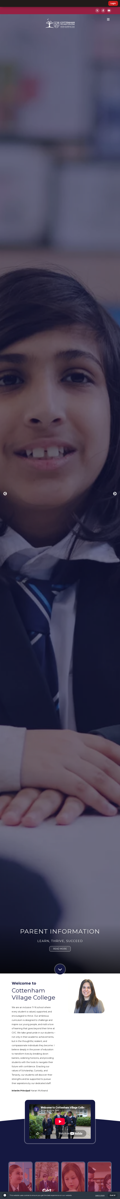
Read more (60, 948)
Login (113, 3)
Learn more (99, 1195)
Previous (5, 494)
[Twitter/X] (97, 10)
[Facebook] (103, 10)
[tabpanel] (60, 493)
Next (115, 494)
